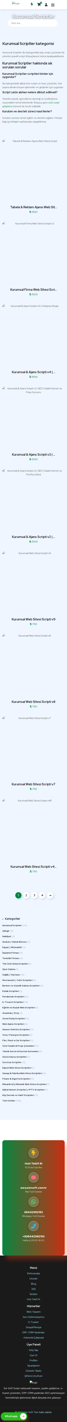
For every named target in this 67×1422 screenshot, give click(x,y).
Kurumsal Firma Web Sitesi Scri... (33, 290)
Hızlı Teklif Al (33, 1163)
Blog (33, 1283)
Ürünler (33, 1278)
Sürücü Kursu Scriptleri (16, 1056)
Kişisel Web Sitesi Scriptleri (18, 1067)
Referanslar (33, 1273)
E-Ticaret (33, 1322)
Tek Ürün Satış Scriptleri (16, 963)
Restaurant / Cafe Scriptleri (19, 980)
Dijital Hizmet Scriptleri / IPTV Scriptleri (25, 1089)
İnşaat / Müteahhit (13, 947)
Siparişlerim (33, 1365)
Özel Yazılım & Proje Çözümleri (20, 1045)
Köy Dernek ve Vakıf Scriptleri (20, 1095)
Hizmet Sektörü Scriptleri (17, 1029)
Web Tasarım (33, 1311)
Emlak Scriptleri (12, 991)
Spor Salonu (10, 969)
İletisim (33, 1294)
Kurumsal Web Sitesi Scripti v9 (33, 619)
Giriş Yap (33, 1350)
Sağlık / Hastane (13, 974)
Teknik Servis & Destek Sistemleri (22, 1051)
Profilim (34, 1360)
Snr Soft (28, 1412)
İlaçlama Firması (12, 952)
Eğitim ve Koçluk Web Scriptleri (20, 1007)
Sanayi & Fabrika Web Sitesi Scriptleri (24, 1073)
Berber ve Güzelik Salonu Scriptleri (22, 985)
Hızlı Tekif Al (33, 1299)
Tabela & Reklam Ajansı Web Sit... (33, 207)
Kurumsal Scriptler (14, 925)
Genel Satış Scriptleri (15, 1018)
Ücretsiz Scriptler (13, 1062)
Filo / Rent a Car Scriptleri (17, 1040)
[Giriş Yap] (46, 4)
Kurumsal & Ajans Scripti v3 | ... (33, 455)
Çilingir (7, 930)
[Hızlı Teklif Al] (31, 4)
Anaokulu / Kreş (12, 1013)
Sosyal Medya (33, 1327)
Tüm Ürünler (11, 1100)
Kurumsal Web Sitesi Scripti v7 (33, 784)
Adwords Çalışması (33, 1337)
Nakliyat (8, 936)
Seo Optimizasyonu (33, 1317)
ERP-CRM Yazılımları (33, 1332)
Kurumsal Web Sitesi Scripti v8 (33, 702)
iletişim (15, 121)
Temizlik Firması (12, 958)
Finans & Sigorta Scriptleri (18, 1078)
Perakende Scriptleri (15, 996)
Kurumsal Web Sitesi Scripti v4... (33, 867)
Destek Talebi (33, 1370)
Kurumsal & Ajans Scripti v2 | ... (33, 537)
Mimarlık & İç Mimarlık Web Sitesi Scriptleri (26, 1084)
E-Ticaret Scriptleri (15, 1002)
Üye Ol (33, 1355)
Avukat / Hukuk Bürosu (16, 941)
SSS (33, 1289)
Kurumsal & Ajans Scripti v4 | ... (33, 372)
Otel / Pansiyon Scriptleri (17, 1034)
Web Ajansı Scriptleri (15, 1024)
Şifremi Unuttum (34, 1376)
